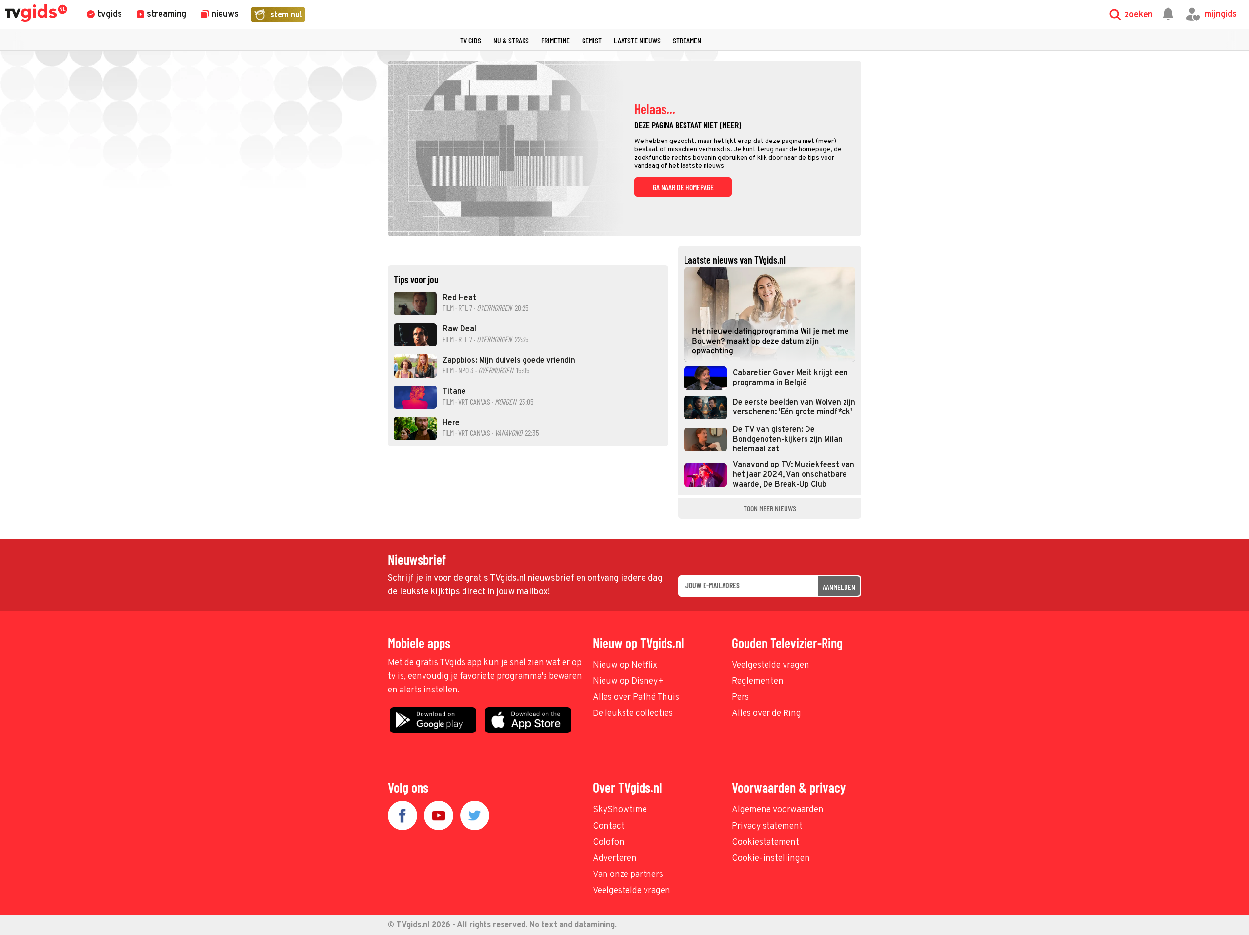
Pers (740, 697)
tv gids (470, 40)
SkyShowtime (620, 809)
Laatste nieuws (637, 40)
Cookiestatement (765, 842)
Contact (608, 826)
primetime (555, 40)
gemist (592, 40)
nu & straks (511, 40)
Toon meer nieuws (770, 508)
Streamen (687, 40)
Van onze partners (628, 874)
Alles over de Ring (766, 713)
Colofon (608, 842)
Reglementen (758, 681)
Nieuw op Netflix (625, 665)
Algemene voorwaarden (778, 809)
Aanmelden (839, 586)
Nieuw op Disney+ (628, 681)
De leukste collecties (633, 713)
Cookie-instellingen (771, 858)
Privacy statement (767, 826)
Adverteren (615, 858)
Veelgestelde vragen (770, 665)
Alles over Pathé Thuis (636, 697)
